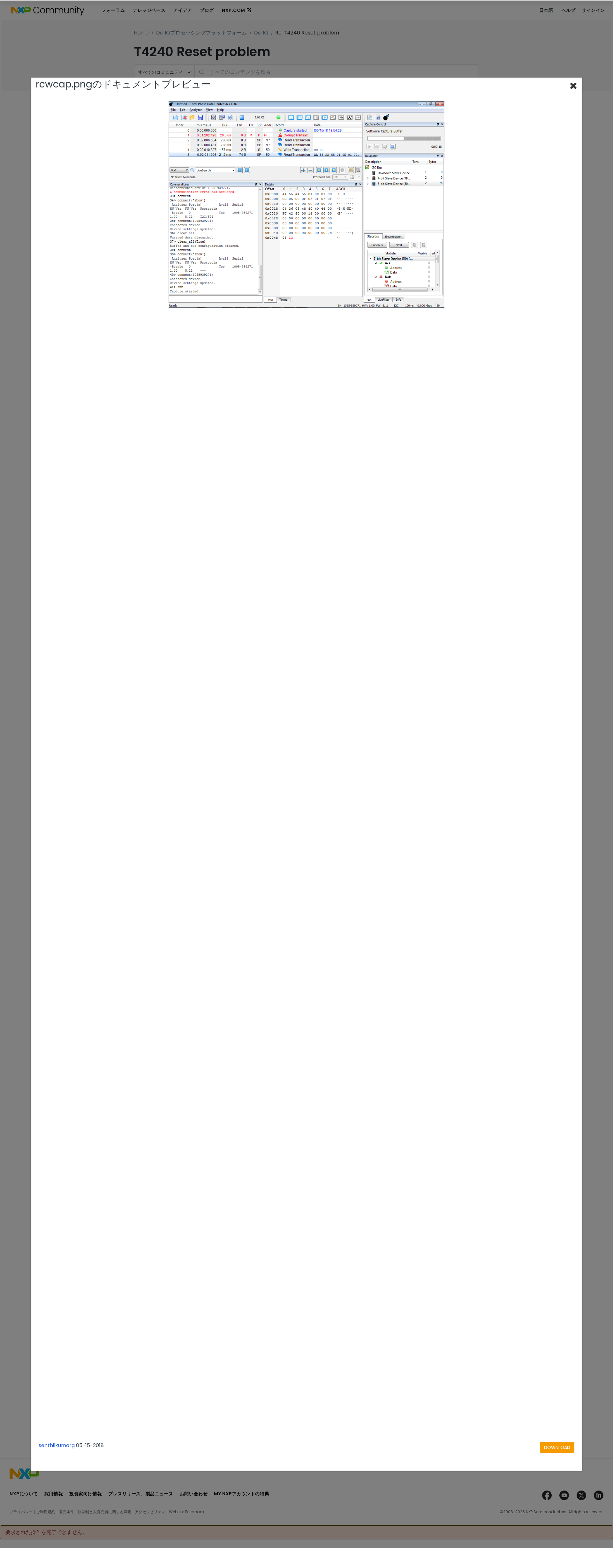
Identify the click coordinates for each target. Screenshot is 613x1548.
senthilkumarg (57, 1445)
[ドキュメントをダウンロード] (557, 1447)
